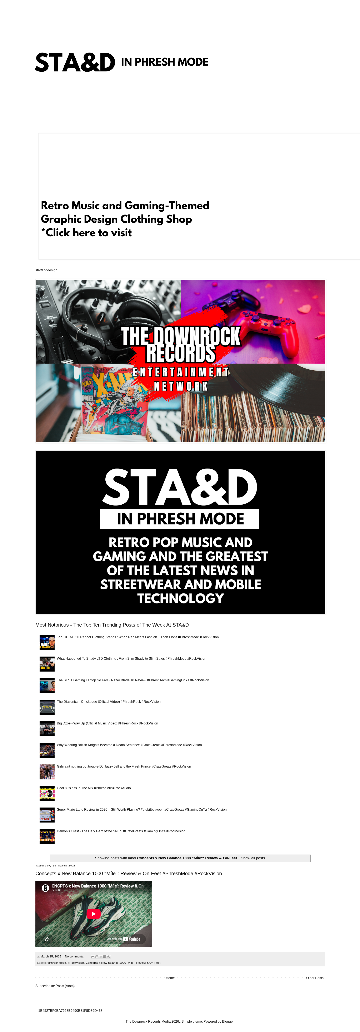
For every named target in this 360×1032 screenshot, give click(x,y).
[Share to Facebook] (105, 957)
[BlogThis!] (97, 957)
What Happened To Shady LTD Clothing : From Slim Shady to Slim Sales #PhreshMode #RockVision (131, 658)
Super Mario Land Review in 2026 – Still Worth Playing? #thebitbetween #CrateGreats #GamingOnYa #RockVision (142, 809)
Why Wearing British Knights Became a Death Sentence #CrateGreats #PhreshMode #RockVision (129, 745)
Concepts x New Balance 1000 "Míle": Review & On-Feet (123, 962)
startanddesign (46, 270)
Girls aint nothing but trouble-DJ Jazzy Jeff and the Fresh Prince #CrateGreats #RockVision (124, 766)
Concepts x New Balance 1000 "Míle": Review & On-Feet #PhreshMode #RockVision (128, 873)
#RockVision (76, 962)
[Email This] (93, 957)
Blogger (228, 1021)
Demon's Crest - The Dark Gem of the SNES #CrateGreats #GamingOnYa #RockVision (121, 831)
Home (170, 978)
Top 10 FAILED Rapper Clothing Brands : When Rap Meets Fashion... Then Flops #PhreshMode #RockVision (138, 637)
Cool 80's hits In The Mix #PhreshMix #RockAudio (94, 788)
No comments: (75, 956)
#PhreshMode (57, 962)
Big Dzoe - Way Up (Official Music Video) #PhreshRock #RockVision (107, 723)
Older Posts (315, 978)
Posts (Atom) (65, 986)
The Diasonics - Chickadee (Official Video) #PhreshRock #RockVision (109, 701)
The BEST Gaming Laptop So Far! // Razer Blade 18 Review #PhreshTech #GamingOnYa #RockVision (133, 680)
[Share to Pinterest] (109, 957)
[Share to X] (101, 957)
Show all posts (253, 858)
